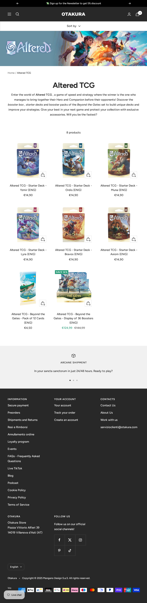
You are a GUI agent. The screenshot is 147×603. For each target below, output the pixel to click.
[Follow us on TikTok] (70, 550)
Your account (62, 405)
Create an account (66, 420)
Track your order (64, 412)
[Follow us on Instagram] (80, 540)
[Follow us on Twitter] (70, 540)
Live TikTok (15, 468)
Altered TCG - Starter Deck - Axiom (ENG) (118, 252)
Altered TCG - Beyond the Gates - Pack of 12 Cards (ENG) (28, 318)
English (14, 566)
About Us (106, 412)
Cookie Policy (17, 490)
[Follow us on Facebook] (59, 540)
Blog (10, 475)
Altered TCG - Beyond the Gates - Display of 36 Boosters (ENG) (73, 318)
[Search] (17, 14)
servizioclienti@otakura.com (118, 427)
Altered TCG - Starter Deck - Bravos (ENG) (73, 252)
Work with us (109, 420)
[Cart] (137, 14)
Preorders (14, 412)
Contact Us (107, 405)
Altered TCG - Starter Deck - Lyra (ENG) (28, 252)
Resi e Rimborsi (18, 427)
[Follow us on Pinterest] (59, 550)
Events (12, 449)
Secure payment (18, 405)
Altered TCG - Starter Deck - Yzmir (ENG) (28, 188)
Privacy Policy (17, 497)
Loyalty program (18, 441)
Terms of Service (18, 504)
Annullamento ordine (21, 434)
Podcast (13, 483)
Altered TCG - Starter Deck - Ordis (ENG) (73, 188)
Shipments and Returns (23, 420)
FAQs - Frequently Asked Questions (24, 458)
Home (11, 72)
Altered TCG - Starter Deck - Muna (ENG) (118, 188)
